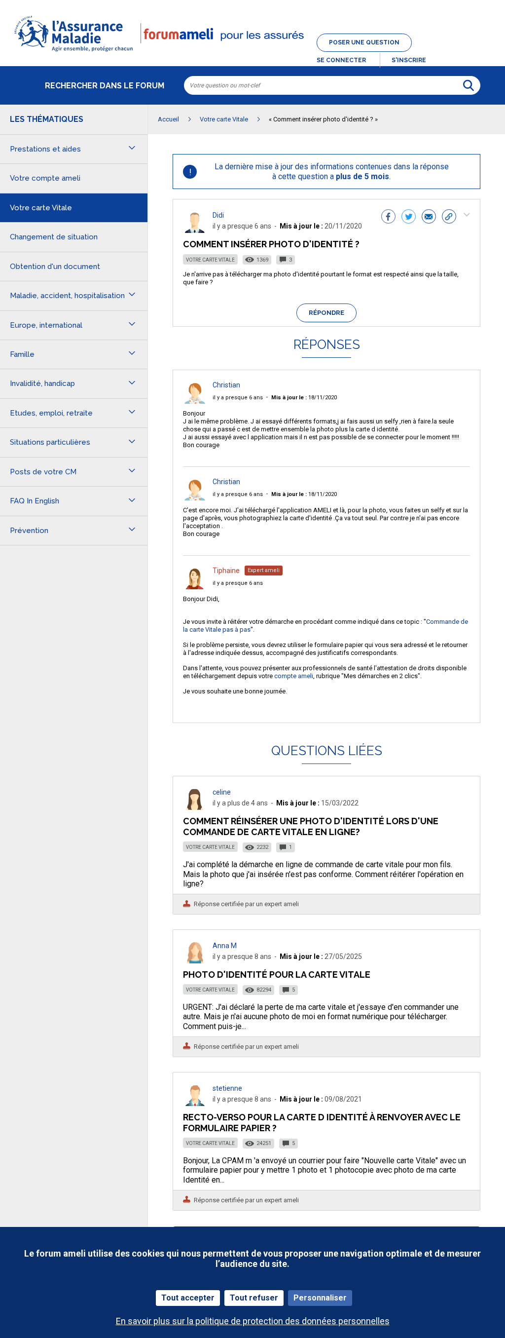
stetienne (227, 1088)
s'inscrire (409, 60)
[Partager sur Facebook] (388, 217)
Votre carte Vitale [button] (41, 207)
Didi (218, 215)
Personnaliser (320, 1297)
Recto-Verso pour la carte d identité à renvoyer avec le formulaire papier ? (322, 1122)
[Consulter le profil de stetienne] (195, 1103)
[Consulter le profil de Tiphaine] (195, 586)
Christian (226, 385)
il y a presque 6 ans (238, 397)
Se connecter (341, 60)
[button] (252, 52)
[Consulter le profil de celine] (195, 807)
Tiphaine (226, 570)
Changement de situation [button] (54, 236)
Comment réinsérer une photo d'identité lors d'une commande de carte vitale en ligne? (310, 826)
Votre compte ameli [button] (45, 178)
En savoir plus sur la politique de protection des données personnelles (253, 1321)
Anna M (225, 946)
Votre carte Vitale (210, 260)
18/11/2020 (304, 397)
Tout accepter (188, 1297)
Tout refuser (254, 1297)
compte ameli (293, 676)
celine (222, 792)
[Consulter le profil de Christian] (195, 401)
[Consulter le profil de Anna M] (195, 960)
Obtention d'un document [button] (55, 266)
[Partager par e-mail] (429, 217)
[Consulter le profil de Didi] (195, 230)
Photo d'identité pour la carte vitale (276, 974)
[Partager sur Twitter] (408, 217)
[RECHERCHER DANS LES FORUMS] (468, 85)
